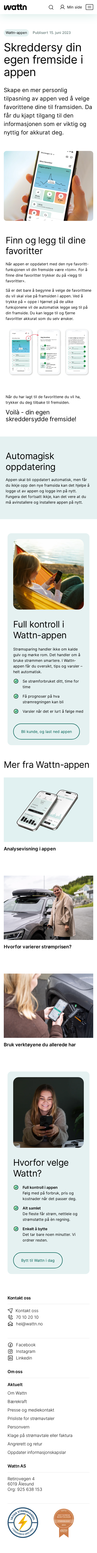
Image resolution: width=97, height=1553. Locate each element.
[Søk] (51, 7)
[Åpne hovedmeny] (89, 7)
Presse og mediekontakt (31, 1409)
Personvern (18, 1426)
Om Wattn (17, 1393)
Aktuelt (15, 1384)
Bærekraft (17, 1401)
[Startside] (15, 7)
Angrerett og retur (25, 1443)
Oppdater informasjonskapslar (37, 1452)
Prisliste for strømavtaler (31, 1418)
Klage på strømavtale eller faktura (40, 1435)
